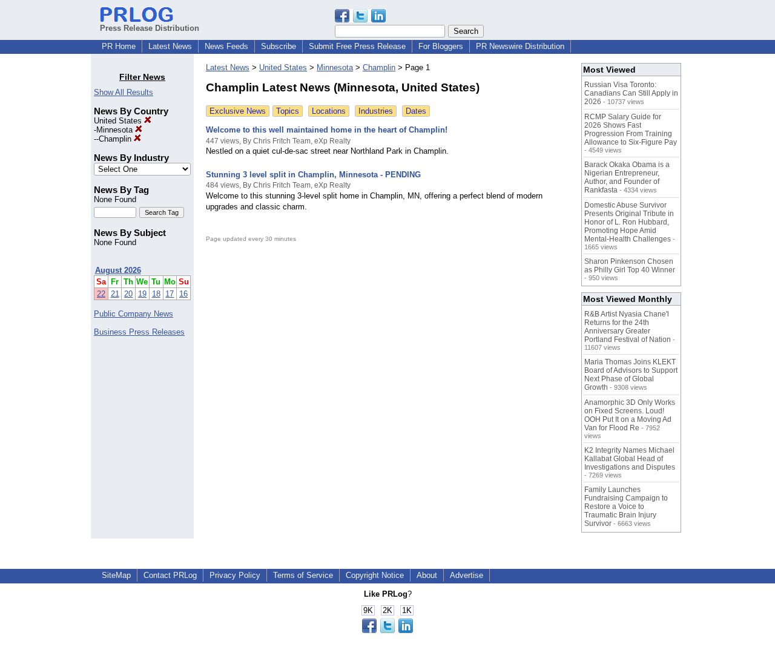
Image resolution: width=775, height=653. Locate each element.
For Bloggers (440, 46)
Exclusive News (237, 111)
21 (115, 293)
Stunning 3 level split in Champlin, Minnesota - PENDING (313, 174)
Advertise (466, 575)
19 (142, 293)
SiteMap (116, 575)
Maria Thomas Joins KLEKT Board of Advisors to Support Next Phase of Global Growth (631, 375)
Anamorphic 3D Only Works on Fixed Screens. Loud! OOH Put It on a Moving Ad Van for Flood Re (629, 415)
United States (119, 120)
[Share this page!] (360, 19)
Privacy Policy (234, 575)
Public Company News (133, 313)
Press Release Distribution (149, 28)
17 (169, 293)
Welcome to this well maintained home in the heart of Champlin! (326, 129)
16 (183, 293)
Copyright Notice (375, 575)
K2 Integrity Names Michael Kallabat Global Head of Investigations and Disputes (629, 458)
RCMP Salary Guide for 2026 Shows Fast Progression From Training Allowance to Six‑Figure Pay (630, 129)
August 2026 (118, 270)
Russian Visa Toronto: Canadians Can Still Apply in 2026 (631, 93)
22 (101, 293)
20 (128, 293)
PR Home (119, 46)
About (427, 575)
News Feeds (226, 46)
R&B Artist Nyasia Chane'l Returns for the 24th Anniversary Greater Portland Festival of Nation (627, 327)
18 (156, 293)
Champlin (116, 138)
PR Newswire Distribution (520, 46)
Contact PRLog (170, 575)
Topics (287, 111)
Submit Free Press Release (357, 46)
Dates (416, 111)
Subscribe (278, 46)
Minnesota (115, 129)
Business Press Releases (139, 331)
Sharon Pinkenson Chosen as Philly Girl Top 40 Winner (629, 265)
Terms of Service (303, 575)
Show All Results (123, 92)
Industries (375, 111)
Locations (329, 111)
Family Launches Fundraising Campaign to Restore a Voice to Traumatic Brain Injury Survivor (626, 506)
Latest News (170, 46)
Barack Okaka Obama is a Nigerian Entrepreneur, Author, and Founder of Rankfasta (627, 177)
